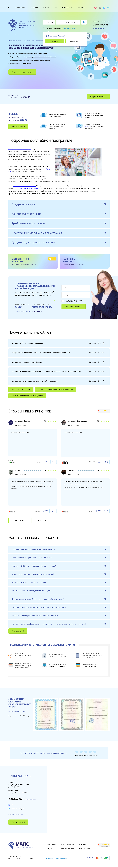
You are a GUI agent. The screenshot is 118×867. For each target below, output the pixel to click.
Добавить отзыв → (19, 521)
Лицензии (34, 7)
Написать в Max (16, 805)
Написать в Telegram (18, 809)
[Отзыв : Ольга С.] (64, 511)
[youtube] (95, 8)
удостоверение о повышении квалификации (41, 57)
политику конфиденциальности (74, 301)
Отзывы (46, 7)
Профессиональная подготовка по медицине (55, 389)
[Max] (104, 8)
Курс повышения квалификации (19, 149)
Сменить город (74, 41)
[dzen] (100, 8)
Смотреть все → (41, 521)
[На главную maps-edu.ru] (21, 25)
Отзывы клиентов (67, 849)
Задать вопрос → (18, 822)
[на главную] (9, 7)
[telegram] (108, 8)
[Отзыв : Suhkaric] (11, 511)
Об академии (20, 7)
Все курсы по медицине (21, 389)
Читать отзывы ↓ (18, 127)
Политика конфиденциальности (56, 859)
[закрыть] (85, 33)
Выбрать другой (69, 28)
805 (46, 511)
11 (54, 511)
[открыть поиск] (84, 22)
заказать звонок (98, 28)
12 (107, 511)
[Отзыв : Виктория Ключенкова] (64, 462)
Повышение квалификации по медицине (27, 396)
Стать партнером (67, 844)
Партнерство (67, 7)
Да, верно (54, 41)
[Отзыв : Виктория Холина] (11, 462)
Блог (55, 7)
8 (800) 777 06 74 (100, 25)
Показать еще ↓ (18, 631)
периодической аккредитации (29, 188)
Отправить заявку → (98, 97)
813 (99, 511)
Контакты (81, 7)
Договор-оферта (85, 849)
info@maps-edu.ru (15, 814)
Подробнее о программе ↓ (22, 72)
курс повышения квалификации (24, 186)
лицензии (88, 126)
